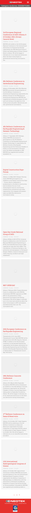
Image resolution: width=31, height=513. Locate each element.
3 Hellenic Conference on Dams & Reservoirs (13, 415)
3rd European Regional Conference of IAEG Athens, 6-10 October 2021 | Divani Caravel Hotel (15, 35)
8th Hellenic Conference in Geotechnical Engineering (14, 82)
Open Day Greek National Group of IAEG (13, 233)
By (11, 41)
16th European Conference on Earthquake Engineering (14, 330)
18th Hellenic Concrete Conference (12, 377)
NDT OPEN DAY (9, 285)
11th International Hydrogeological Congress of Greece (14, 463)
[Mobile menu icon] (27, 2)
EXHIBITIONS (5, 41)
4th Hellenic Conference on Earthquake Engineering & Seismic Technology (14, 128)
